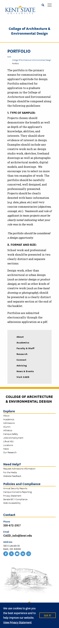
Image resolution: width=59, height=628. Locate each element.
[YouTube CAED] (17, 553)
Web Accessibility (12, 503)
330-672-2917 (12, 525)
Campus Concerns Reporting (17, 492)
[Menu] (50, 5)
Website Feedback (12, 476)
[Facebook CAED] (5, 553)
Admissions (9, 423)
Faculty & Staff (25, 348)
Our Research (10, 452)
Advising (22, 365)
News (6, 448)
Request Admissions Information (19, 468)
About (20, 336)
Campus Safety (10, 434)
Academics (23, 342)
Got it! (47, 615)
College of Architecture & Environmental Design (29, 31)
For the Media (10, 472)
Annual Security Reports (15, 488)
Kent (9, 56)
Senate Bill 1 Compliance (15, 499)
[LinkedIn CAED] (22, 553)
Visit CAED (23, 376)
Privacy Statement (12, 495)
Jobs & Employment (13, 437)
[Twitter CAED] (11, 553)
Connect (21, 359)
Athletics (7, 430)
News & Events (25, 371)
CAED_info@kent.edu (17, 535)
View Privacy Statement (17, 622)
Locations (8, 445)
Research (22, 353)
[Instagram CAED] (28, 553)
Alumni (6, 426)
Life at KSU (8, 441)
